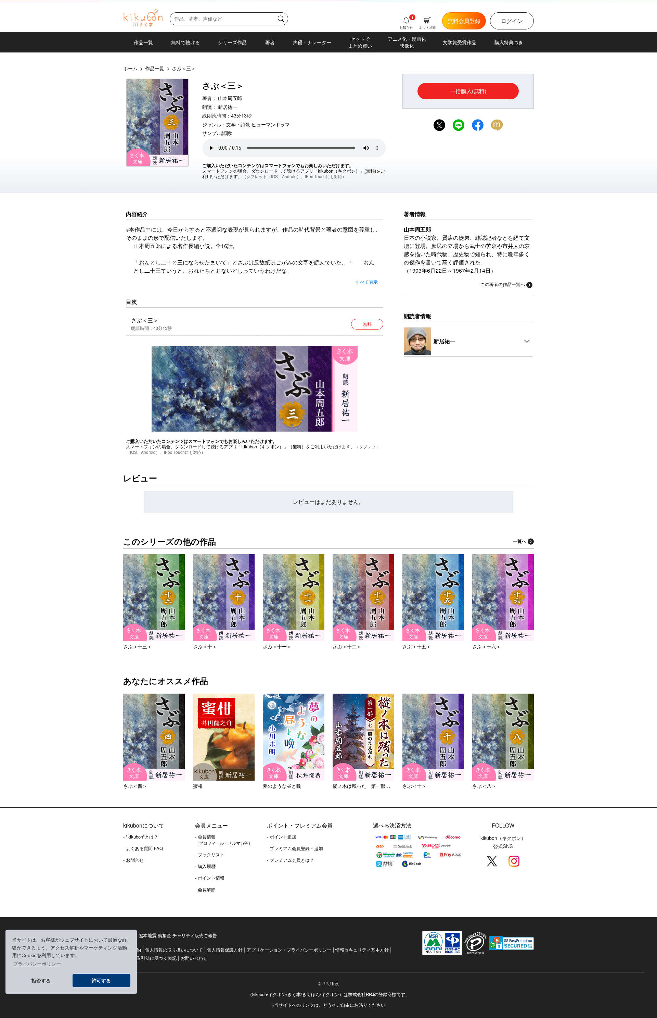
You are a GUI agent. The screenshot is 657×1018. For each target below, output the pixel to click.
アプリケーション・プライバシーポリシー (289, 949)
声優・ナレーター (312, 42)
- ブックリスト (209, 854)
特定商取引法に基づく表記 (150, 958)
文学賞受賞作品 (459, 42)
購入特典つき (508, 42)
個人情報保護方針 (225, 949)
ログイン (512, 21)
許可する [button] (101, 980)
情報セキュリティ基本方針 (362, 949)
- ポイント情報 (209, 877)
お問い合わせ (194, 958)
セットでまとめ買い (360, 42)
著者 (270, 42)
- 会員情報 (224, 839)
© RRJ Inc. (328, 983)
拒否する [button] (41, 980)
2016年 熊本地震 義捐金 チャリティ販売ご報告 (170, 935)
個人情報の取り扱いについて (174, 949)
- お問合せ (133, 860)
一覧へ (519, 541)
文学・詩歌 (238, 124)
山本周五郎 (230, 97)
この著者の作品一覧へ (502, 284)
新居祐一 (227, 106)
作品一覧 (143, 42)
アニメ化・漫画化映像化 (407, 42)
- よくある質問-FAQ (143, 848)
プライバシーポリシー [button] (37, 964)
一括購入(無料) (468, 91)
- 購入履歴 (205, 866)
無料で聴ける (185, 42)
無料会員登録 (464, 21)
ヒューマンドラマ (271, 124)
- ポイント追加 (281, 836)
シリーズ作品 (232, 42)
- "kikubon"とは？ (140, 836)
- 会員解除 (205, 889)
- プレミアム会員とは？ (290, 860)
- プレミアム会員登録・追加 (295, 848)
